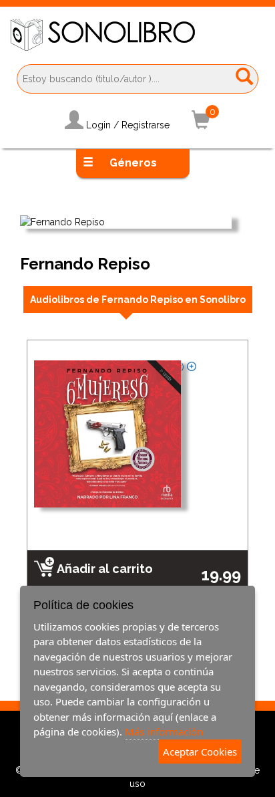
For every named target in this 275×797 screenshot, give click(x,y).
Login (98, 125)
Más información (164, 731)
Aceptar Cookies (200, 751)
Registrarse (145, 125)
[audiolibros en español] (137, 35)
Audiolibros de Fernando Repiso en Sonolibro (138, 299)
